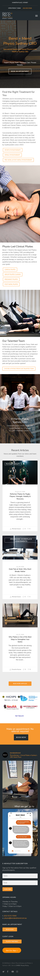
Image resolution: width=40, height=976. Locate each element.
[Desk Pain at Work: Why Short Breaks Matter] (20, 567)
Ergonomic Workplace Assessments (21, 540)
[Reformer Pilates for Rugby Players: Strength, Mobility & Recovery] (20, 496)
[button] (36, 16)
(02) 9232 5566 (10, 916)
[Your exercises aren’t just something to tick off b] (20, 832)
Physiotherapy (13, 464)
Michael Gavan (16, 529)
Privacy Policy (25, 965)
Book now (21, 737)
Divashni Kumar (16, 669)
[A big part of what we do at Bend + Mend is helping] (20, 784)
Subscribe (7, 889)
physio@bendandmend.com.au (15, 918)
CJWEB (18, 965)
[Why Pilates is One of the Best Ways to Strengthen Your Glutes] (20, 638)
